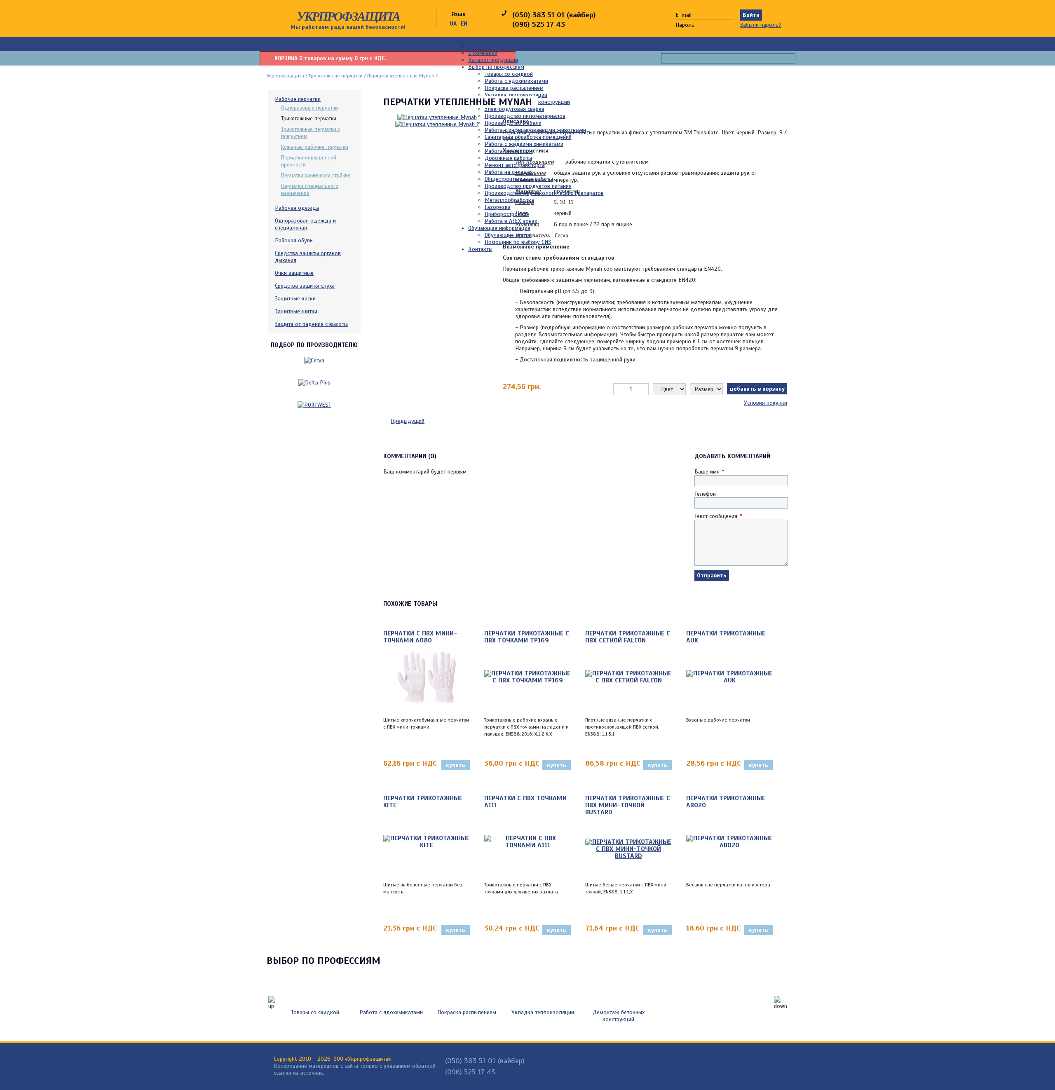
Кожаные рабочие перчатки (314, 147)
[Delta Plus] (314, 382)
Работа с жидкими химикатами (524, 144)
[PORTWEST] (314, 404)
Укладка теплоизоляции (516, 94)
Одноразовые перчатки (309, 108)
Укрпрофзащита (348, 16)
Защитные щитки (296, 311)
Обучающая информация (499, 228)
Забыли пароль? (760, 24)
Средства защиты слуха (305, 285)
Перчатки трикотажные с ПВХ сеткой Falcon (627, 637)
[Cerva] (314, 360)
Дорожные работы (508, 158)
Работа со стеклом (509, 151)
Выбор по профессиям (496, 66)
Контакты (480, 249)
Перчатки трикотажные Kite (422, 802)
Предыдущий (407, 420)
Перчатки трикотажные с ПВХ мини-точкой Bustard (627, 805)
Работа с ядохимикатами (516, 80)
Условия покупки (765, 402)
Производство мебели (513, 123)
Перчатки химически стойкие (316, 175)
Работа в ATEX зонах (511, 221)
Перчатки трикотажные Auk (725, 637)
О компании (482, 52)
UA (453, 23)
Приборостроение (507, 214)
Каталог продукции (493, 59)
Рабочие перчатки (298, 99)
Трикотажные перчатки (336, 76)
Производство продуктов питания (528, 186)
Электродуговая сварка (514, 109)
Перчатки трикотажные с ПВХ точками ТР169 (526, 637)
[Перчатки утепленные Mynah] (437, 122)
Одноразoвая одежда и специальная (305, 224)
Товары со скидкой (509, 73)
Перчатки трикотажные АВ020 (725, 802)
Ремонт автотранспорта (515, 165)
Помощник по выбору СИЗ (518, 242)
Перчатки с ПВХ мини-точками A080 (420, 637)
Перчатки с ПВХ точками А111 (525, 802)
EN (464, 23)
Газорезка (498, 207)
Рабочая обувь (294, 240)
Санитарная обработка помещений (528, 137)
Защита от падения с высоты (311, 324)
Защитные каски (295, 298)
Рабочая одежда (297, 207)
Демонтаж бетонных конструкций (619, 1016)
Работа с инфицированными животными (535, 130)
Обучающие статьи (508, 235)
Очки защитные (294, 273)
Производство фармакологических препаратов (544, 193)
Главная (478, 45)
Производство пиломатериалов (525, 116)
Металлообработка (509, 200)
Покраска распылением (514, 87)
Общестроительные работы (519, 179)
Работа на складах (508, 172)
